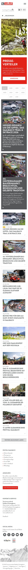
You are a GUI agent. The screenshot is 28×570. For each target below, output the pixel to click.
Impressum (5, 566)
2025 (17, 88)
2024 (23, 88)
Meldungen (9, 16)
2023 (4, 92)
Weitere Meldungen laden (14, 440)
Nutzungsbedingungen (8, 568)
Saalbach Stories (8, 457)
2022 (10, 92)
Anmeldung (14, 78)
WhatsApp (7, 466)
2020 (22, 92)
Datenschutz (17, 568)
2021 (16, 92)
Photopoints (7, 455)
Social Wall (7, 461)
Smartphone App (8, 459)
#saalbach (5, 516)
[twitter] (13, 534)
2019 (10, 97)
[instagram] (8, 534)
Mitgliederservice (13, 566)
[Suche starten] (12, 10)
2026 (10, 88)
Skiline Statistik (8, 453)
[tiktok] (21, 534)
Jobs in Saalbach (8, 464)
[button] (20, 9)
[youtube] (17, 534)
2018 (16, 97)
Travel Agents (22, 566)
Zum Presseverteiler (10, 488)
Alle (4, 88)
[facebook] (4, 534)
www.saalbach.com (8, 513)
